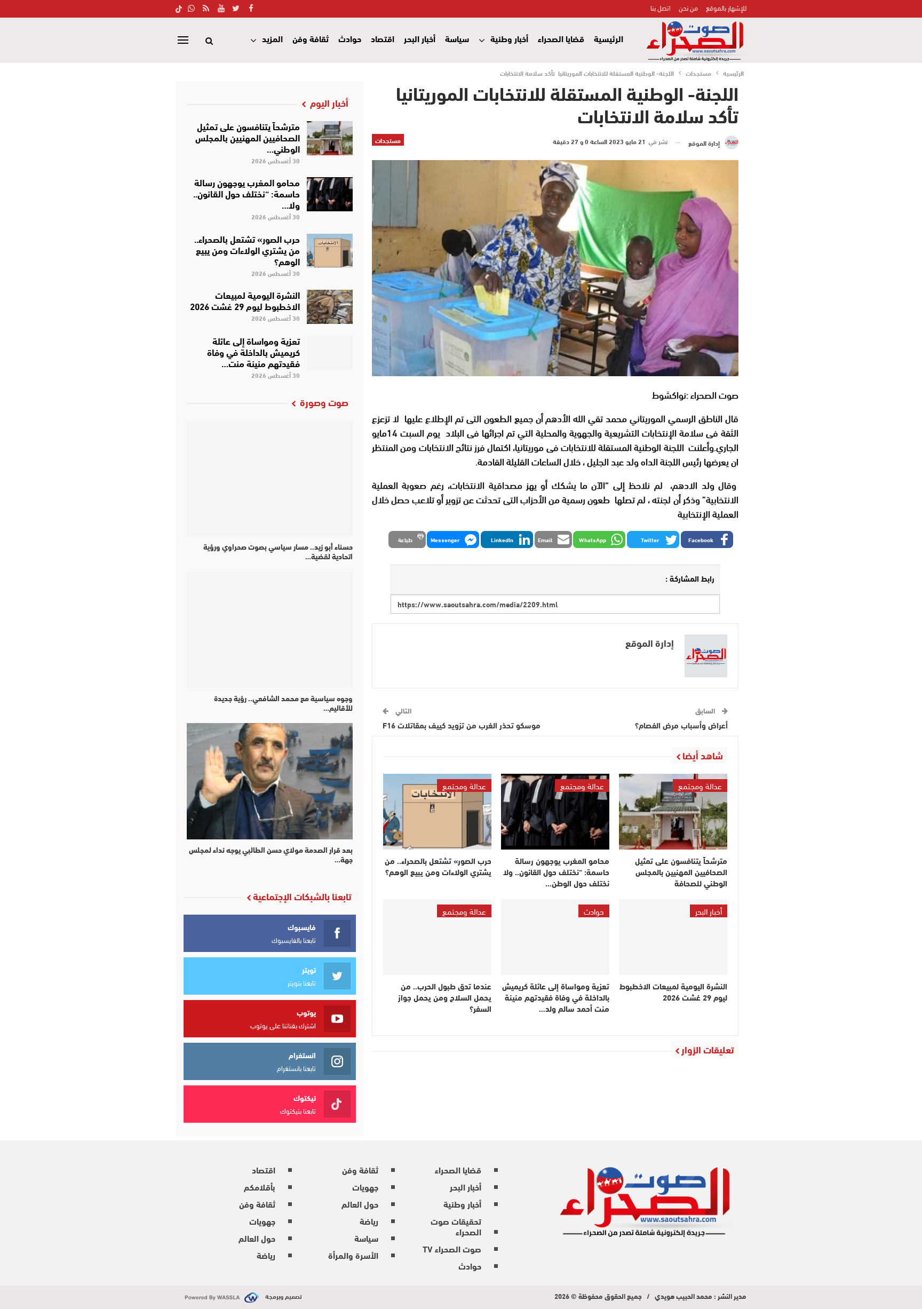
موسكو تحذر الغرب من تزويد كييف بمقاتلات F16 (464, 724)
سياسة (457, 38)
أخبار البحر (419, 38)
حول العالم (359, 1203)
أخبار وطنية (509, 38)
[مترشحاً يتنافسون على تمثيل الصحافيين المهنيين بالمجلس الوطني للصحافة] (673, 812)
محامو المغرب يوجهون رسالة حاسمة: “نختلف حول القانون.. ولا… (246, 192)
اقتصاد (382, 38)
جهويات (365, 1186)
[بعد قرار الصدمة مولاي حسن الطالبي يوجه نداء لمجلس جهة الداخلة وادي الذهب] (270, 781)
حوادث (349, 38)
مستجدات (388, 140)
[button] (707, 539)
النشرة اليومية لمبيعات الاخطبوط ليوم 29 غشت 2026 (245, 300)
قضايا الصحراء (561, 38)
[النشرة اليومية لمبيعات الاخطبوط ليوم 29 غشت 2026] (673, 937)
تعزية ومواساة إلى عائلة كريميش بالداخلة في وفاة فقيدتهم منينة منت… (253, 351)
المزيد (272, 38)
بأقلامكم (259, 1186)
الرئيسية (608, 38)
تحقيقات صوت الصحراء (456, 1226)
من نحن (688, 7)
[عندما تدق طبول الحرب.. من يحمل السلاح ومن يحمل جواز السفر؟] (437, 937)
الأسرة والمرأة (353, 1255)
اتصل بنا (660, 7)
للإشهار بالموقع (726, 7)
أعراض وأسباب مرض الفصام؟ (681, 724)
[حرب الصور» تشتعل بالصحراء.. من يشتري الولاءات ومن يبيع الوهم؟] (437, 812)
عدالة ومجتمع (700, 785)
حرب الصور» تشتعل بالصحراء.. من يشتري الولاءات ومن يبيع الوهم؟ (247, 249)
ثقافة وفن (310, 38)
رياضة (369, 1220)
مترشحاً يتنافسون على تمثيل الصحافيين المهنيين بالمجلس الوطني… (247, 136)
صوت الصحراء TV (452, 1248)
